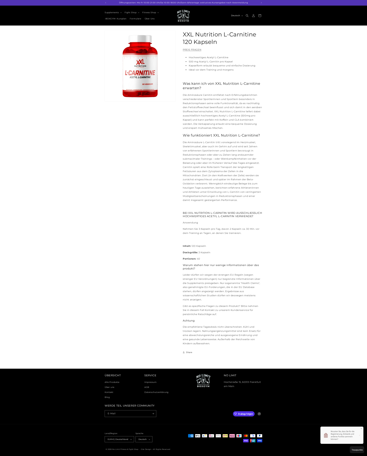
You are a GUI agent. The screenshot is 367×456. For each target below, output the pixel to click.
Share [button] (189, 352)
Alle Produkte (112, 382)
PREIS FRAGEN (192, 49)
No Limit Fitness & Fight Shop (125, 449)
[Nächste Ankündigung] (261, 2)
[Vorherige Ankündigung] (106, 2)
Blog (107, 397)
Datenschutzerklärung (156, 392)
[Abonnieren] (153, 413)
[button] (113, 12)
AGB (146, 387)
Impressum (150, 382)
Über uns (109, 387)
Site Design (146, 449)
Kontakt (109, 392)
